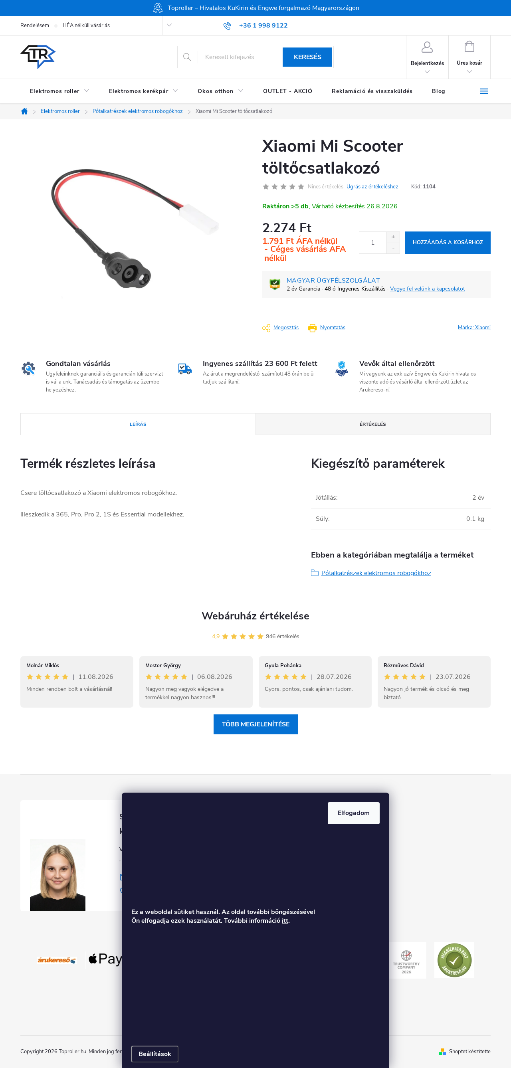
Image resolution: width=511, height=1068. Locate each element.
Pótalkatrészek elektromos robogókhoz (376, 573)
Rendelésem (34, 25)
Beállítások (155, 1054)
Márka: (474, 327)
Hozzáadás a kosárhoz (448, 242)
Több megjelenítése (255, 724)
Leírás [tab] (138, 424)
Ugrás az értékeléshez (372, 187)
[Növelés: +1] (393, 237)
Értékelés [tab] (373, 424)
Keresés (307, 57)
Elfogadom (354, 813)
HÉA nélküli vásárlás (86, 25)
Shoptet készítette (470, 1051)
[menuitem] (59, 91)
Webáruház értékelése (255, 616)
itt (285, 920)
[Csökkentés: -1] (393, 248)
